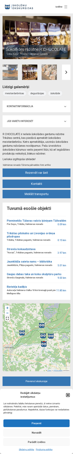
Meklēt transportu (37, 194)
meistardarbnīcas (14, 93)
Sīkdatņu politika (26, 449)
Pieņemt (36, 423)
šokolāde (55, 93)
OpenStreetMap (57, 370)
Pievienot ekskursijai (36, 381)
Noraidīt (36, 432)
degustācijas (37, 93)
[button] (68, 395)
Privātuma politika (44, 449)
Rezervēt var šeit (36, 172)
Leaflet (49, 370)
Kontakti (36, 184)
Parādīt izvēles (36, 442)
